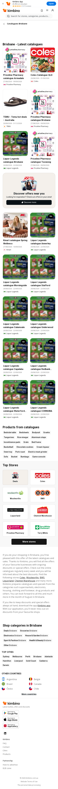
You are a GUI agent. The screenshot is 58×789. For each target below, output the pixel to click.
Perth (27, 656)
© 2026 (29, 778)
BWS (42, 577)
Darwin (6, 665)
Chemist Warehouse (25, 580)
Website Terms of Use (29, 782)
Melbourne (17, 656)
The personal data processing (29, 785)
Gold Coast (31, 661)
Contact (6, 747)
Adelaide (49, 656)
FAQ (4, 743)
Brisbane (37, 656)
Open (51, 3)
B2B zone (7, 768)
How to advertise (10, 764)
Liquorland (8, 580)
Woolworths (32, 577)
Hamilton (7, 661)
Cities (5, 750)
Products (7, 754)
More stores (29, 541)
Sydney (6, 656)
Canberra (43, 661)
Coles (22, 577)
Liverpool (18, 661)
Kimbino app (43, 605)
